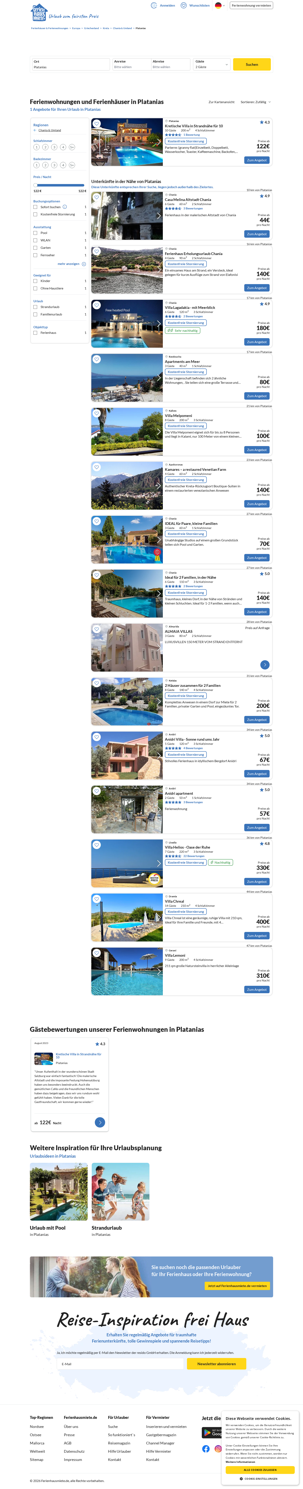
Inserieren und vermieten (166, 1426)
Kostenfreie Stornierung (63, 214)
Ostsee (35, 1434)
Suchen (252, 64)
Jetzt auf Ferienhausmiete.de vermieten (237, 1286)
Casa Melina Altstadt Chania (188, 200)
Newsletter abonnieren (216, 1363)
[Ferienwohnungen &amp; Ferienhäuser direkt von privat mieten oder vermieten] (64, 16)
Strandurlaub (63, 307)
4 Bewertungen (193, 748)
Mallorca (37, 1443)
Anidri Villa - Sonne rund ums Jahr (192, 739)
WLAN (63, 240)
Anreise (120, 61)
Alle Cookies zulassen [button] (260, 1470)
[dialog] (260, 1448)
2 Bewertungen (193, 316)
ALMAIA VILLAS (179, 631)
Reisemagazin (119, 1443)
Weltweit (37, 1451)
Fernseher (63, 255)
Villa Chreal (174, 901)
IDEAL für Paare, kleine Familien (191, 524)
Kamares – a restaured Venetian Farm (195, 470)
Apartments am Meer (182, 362)
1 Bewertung (191, 134)
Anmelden (167, 5)
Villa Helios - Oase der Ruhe (187, 847)
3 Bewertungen (193, 208)
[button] (260, 1479)
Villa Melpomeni (178, 416)
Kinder (63, 281)
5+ (72, 147)
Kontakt (114, 1459)
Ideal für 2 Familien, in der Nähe (190, 577)
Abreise (158, 61)
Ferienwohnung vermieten (251, 5)
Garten (63, 247)
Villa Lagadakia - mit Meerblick (190, 308)
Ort (36, 61)
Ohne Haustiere (63, 288)
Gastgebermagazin (161, 1434)
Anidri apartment (179, 793)
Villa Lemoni (175, 955)
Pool (63, 233)
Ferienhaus (63, 332)
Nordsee (37, 1426)
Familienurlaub (63, 314)
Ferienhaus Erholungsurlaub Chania (193, 254)
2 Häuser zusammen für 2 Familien (193, 686)
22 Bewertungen (193, 856)
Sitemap (36, 1459)
